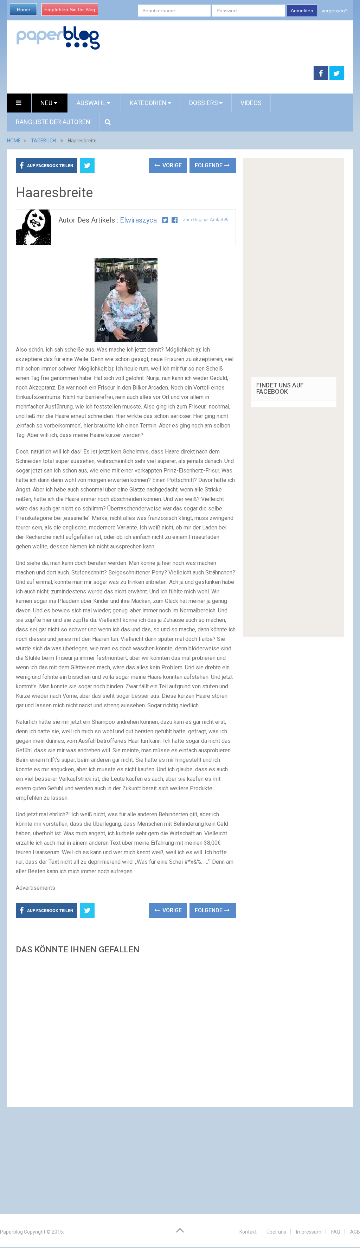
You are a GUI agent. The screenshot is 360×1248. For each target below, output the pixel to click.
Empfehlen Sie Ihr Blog (69, 9)
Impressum (308, 1232)
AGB (355, 1232)
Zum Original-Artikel (203, 219)
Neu (47, 103)
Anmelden (302, 10)
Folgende (209, 165)
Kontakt (248, 1232)
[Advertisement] (126, 1028)
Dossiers (203, 103)
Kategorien (148, 103)
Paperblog (11, 1232)
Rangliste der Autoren (53, 122)
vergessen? (335, 10)
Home (23, 9)
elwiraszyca (138, 220)
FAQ (335, 1232)
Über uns (276, 1232)
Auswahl (92, 103)
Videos (251, 103)
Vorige (171, 165)
